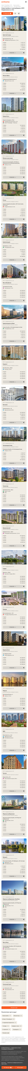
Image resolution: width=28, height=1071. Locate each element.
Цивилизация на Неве (9, 323)
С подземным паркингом (9, 1022)
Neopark (5, 857)
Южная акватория (8, 158)
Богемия (5, 404)
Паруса (5, 690)
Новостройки (6, 1015)
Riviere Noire (6, 75)
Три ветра (5, 486)
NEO (4, 731)
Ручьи (4, 200)
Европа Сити (6, 650)
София (4, 568)
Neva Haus (5, 942)
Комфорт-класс (16, 1026)
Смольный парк (7, 984)
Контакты (3, 1062)
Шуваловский (6, 528)
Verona (5, 773)
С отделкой (6, 1029)
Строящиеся (17, 1029)
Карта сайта (4, 1063)
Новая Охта (6, 116)
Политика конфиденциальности (14, 1062)
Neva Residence (7, 282)
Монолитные (18, 1015)
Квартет (5, 364)
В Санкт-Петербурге (8, 1019)
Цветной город (7, 35)
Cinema (5, 609)
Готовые (6, 1026)
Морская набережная (9, 813)
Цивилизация (6, 242)
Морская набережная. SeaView (11, 899)
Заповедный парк (7, 445)
